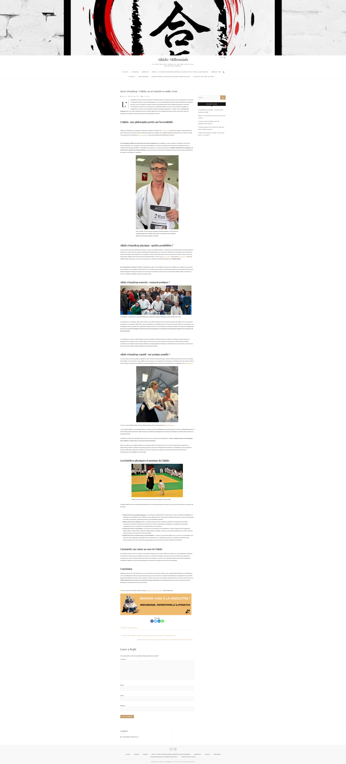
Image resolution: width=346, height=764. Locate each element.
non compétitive (143, 135)
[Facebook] (152, 621)
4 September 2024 (134, 96)
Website (122, 705)
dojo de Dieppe (170, 425)
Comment (123, 659)
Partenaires (143, 76)
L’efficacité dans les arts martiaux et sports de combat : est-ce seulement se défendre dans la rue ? (165, 639)
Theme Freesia (177, 761)
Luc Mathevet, (182, 256)
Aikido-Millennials (173, 59)
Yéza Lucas (124, 96)
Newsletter (216, 72)
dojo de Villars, (167, 256)
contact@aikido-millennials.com (129, 737)
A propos (135, 72)
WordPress (192, 761)
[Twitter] (155, 621)
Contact (132, 76)
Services (145, 72)
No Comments (146, 96)
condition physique (140, 515)
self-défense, (165, 130)
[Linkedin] (159, 621)
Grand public (133, 627)
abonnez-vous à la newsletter (154, 590)
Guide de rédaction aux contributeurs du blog (171, 76)
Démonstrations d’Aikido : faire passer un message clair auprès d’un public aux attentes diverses (148, 635)
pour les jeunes (149, 540)
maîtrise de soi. (188, 363)
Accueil (125, 72)
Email (122, 695)
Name (122, 685)
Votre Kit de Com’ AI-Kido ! (204, 76)
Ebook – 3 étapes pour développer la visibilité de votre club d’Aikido (180, 72)
